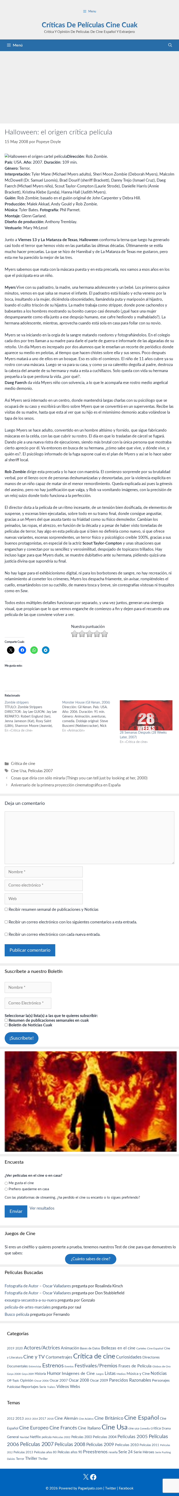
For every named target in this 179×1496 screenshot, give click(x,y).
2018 (50, 1418)
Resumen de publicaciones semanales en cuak (48, 1020)
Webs (75, 1387)
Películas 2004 (105, 1437)
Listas (110, 1373)
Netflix (35, 1437)
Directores (151, 1357)
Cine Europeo (33, 1428)
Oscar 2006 (41, 1380)
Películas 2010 (127, 1445)
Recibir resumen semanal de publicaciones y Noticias (53, 910)
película (47, 1437)
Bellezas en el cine (118, 1348)
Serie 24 (125, 1452)
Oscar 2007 (59, 1380)
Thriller (31, 1459)
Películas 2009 (100, 1445)
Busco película (17, 1314)
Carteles (141, 1348)
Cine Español (155, 1348)
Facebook (126, 1488)
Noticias (159, 1373)
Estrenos (53, 1366)
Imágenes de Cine (78, 1373)
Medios (121, 1374)
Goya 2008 (14, 1374)
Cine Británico (108, 1418)
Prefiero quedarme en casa (29, 1189)
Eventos (69, 1366)
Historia (40, 1374)
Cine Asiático (86, 1419)
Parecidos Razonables (130, 1380)
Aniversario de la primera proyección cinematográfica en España (65, 785)
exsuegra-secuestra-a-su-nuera (31, 1300)
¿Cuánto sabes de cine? (90, 1259)
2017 (42, 1418)
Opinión (26, 1380)
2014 (35, 1419)
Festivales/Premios (96, 1365)
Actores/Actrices (42, 1347)
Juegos (100, 1374)
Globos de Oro (161, 1366)
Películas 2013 (23, 1452)
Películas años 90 (70, 1452)
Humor (54, 1373)
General (13, 1437)
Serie (42, 1387)
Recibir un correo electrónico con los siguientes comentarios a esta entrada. (73, 922)
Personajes (161, 1380)
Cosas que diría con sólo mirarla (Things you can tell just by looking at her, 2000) (79, 778)
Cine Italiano (89, 1428)
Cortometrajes (59, 1357)
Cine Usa (18, 771)
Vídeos (62, 1387)
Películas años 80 (45, 1452)
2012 (10, 1418)
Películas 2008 (70, 1444)
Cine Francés (63, 1428)
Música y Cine (138, 1374)
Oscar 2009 (99, 1380)
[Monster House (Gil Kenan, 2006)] (91, 716)
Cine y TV (34, 1356)
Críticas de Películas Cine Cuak (90, 25)
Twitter (110, 1488)
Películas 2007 (40, 771)
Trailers (51, 1387)
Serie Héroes (144, 1452)
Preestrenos (95, 1452)
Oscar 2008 (79, 1380)
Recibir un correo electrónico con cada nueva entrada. (54, 934)
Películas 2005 (132, 1436)
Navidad (24, 1437)
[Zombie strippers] (33, 716)
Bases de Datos (90, 1348)
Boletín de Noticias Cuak (30, 1025)
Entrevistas (35, 1366)
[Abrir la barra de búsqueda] (170, 45)
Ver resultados (42, 1208)
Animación (70, 1348)
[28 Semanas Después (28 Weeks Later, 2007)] (146, 715)
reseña (113, 1452)
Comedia (145, 1428)
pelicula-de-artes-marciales (28, 1307)
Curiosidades (128, 1357)
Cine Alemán (66, 1418)
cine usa (133, 1428)
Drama (166, 1428)
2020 (19, 1348)
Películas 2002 (61, 1437)
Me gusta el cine (21, 1183)
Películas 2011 (149, 1445)
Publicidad (13, 1387)
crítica (156, 1428)
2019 (10, 1348)
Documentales (17, 1366)
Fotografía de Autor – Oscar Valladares (38, 1286)
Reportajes (29, 1387)
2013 (19, 1418)
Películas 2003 (81, 1437)
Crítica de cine (23, 764)
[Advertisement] (89, 86)
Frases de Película (134, 1366)
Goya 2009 (28, 1374)
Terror (20, 1459)
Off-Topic (13, 1380)
